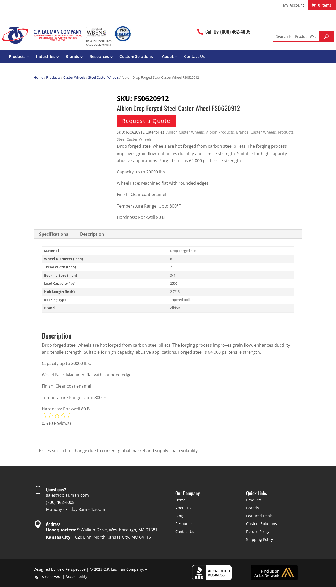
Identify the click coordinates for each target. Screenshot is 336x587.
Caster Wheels (74, 77)
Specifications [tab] (53, 234)
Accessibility (76, 576)
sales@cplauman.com (67, 495)
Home (38, 77)
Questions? (56, 489)
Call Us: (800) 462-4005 (227, 31)
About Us (183, 507)
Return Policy (257, 531)
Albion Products (220, 132)
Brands (72, 56)
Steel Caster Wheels (103, 77)
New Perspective (71, 569)
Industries (45, 56)
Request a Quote (146, 120)
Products (17, 56)
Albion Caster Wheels (185, 132)
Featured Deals (259, 515)
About (168, 56)
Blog (179, 515)
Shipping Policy (259, 539)
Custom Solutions (136, 56)
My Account (293, 5)
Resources (99, 56)
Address (53, 524)
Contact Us (194, 56)
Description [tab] (92, 234)
